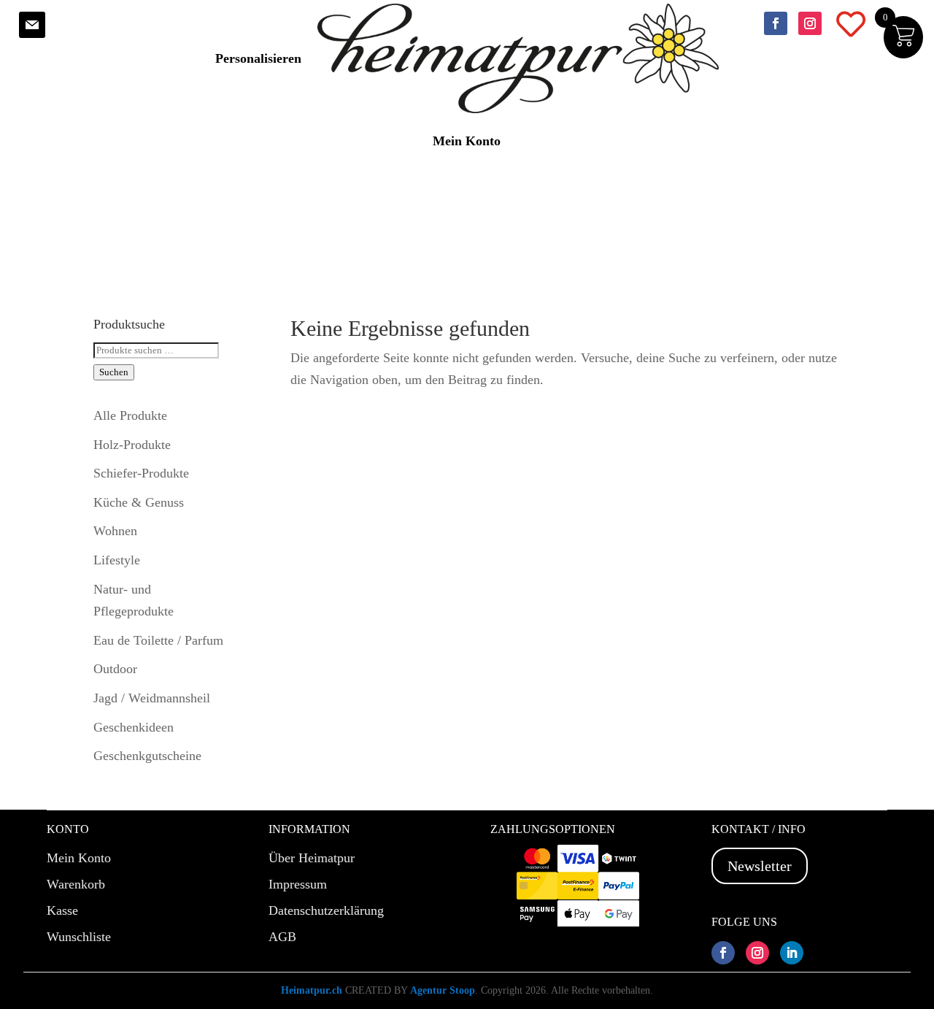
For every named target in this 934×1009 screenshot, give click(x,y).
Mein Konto (467, 141)
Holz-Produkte (132, 444)
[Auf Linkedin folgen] (791, 952)
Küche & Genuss (138, 502)
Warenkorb (76, 884)
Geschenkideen (133, 727)
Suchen (113, 372)
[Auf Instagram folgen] (810, 23)
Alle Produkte (130, 415)
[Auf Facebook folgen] (775, 23)
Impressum (298, 884)
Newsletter (759, 866)
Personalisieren (258, 58)
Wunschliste (79, 936)
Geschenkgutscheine (147, 755)
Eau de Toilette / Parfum (158, 640)
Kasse (62, 910)
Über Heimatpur (312, 858)
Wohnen (115, 530)
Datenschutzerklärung (326, 910)
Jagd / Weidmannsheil (151, 698)
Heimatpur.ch (311, 990)
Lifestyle (116, 560)
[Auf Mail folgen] (32, 25)
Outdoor (115, 668)
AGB (282, 936)
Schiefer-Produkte (141, 473)
